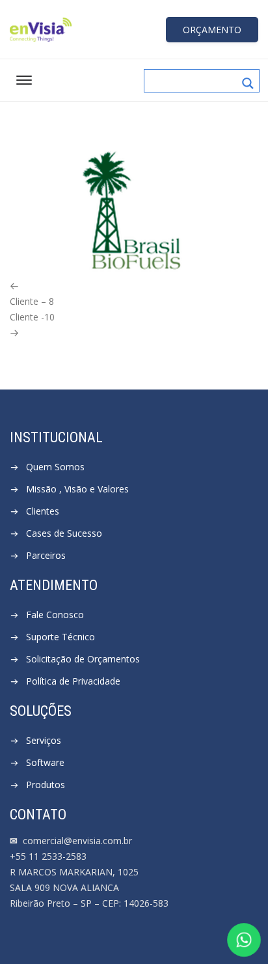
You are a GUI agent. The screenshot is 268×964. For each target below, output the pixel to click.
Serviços (43, 740)
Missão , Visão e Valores (77, 489)
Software (45, 762)
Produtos (45, 784)
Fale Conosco (55, 614)
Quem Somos (55, 467)
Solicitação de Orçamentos (83, 659)
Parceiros (46, 555)
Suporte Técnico (60, 637)
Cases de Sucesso (64, 533)
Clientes (42, 511)
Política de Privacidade (73, 681)
